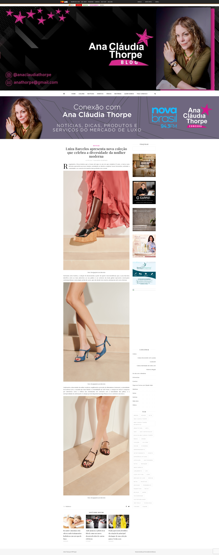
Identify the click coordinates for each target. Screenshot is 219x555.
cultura (145, 442)
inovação (144, 463)
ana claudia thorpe (140, 419)
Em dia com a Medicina (139, 373)
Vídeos (108, 94)
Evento (150, 453)
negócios (144, 481)
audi (135, 431)
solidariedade (138, 495)
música (150, 478)
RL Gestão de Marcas (150, 552)
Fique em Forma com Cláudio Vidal (143, 385)
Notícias (91, 94)
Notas (134, 393)
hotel (136, 463)
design (136, 446)
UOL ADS (110, 1)
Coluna (81, 94)
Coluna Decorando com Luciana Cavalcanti (147, 360)
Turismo (136, 506)
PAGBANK (91, 1)
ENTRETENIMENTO (94, 5)
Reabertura (137, 488)
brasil (136, 438)
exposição (137, 460)
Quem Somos (129, 94)
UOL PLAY (103, 1)
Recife (147, 488)
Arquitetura (138, 428)
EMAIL (157, 1)
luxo (148, 474)
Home (74, 94)
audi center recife (146, 431)
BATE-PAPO (148, 1)
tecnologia (148, 503)
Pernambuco (147, 485)
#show (143, 415)
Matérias (117, 94)
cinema (143, 438)
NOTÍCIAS (79, 5)
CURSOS (97, 1)
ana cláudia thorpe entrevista (140, 423)
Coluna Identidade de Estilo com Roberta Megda (146, 367)
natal (136, 481)
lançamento (138, 471)
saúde (144, 492)
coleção (136, 442)
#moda (136, 415)
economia (144, 446)
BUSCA (140, 1)
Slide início (136, 401)
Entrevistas (136, 377)
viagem (145, 506)
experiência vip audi (140, 456)
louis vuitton (138, 474)
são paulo (137, 503)
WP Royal (73, 552)
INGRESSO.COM (75, 1)
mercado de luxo (139, 478)
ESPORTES (85, 5)
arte (147, 428)
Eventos (100, 94)
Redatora (68, 506)
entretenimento (139, 453)
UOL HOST (84, 1)
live (146, 471)
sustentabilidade (140, 499)
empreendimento (139, 449)
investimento (138, 467)
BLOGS (102, 5)
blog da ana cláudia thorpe (143, 435)
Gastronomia (148, 460)
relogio (136, 492)
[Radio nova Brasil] (109, 138)
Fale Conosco (142, 94)
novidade (137, 485)
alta (150, 415)
